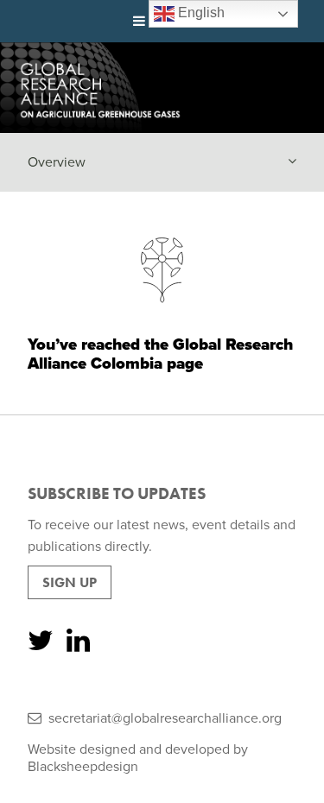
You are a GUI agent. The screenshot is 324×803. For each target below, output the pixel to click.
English (200, 12)
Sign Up (69, 582)
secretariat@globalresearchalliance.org (165, 718)
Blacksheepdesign (83, 766)
